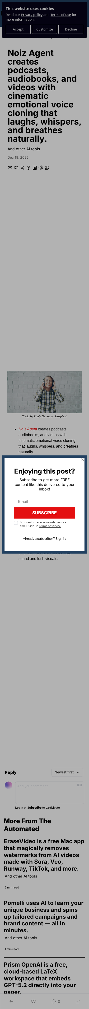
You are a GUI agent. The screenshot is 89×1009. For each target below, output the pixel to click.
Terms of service (50, 526)
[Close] (82, 460)
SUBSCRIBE (44, 512)
